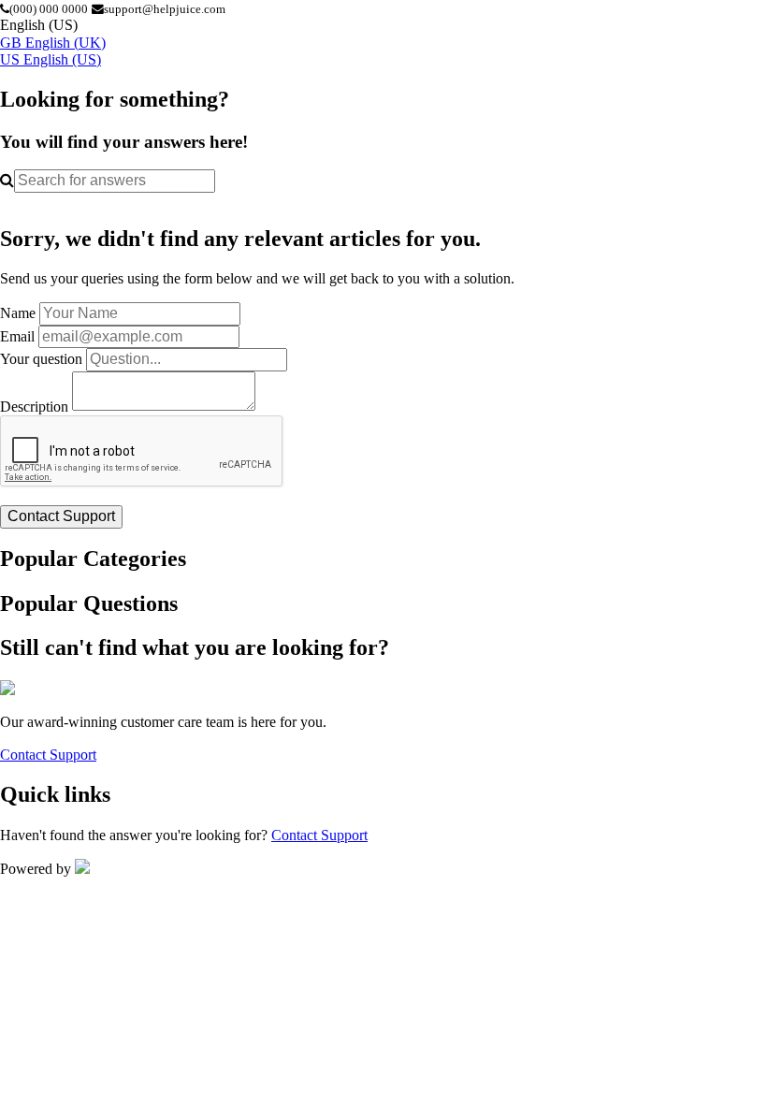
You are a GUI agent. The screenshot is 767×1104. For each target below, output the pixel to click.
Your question (41, 359)
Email (17, 336)
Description (34, 406)
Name (18, 313)
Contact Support (48, 755)
